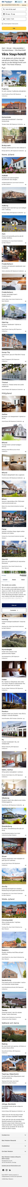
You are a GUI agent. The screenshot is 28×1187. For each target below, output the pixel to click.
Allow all (14, 605)
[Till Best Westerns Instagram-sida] (6, 1170)
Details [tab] (14, 579)
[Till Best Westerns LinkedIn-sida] (9, 1170)
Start (3, 48)
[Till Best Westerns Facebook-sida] (3, 1170)
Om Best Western (7, 1151)
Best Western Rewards (9, 1140)
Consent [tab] (5, 579)
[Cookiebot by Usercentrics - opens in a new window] (20, 575)
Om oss (9, 48)
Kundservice (5, 1135)
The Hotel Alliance (7, 50)
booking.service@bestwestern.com (11, 1165)
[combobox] (14, 9)
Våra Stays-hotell (20, 50)
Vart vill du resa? (11, 9)
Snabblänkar (6, 1146)
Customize (13, 610)
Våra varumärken (18, 48)
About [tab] (23, 579)
